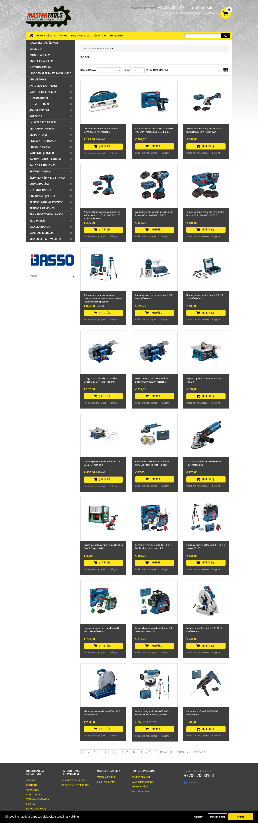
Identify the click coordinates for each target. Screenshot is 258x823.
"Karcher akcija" (41, 61)
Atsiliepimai (116, 35)
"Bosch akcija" (39, 55)
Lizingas (31, 804)
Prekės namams (40, 147)
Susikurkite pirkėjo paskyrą (183, 13)
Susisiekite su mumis (73, 780)
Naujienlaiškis (140, 791)
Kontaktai (32, 785)
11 (141, 752)
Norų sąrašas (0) (46, 35)
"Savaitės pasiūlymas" (44, 42)
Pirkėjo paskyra (141, 777)
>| (156, 752)
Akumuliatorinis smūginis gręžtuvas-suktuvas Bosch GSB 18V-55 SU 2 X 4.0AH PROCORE (102, 215)
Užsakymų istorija (143, 782)
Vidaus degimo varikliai (45, 239)
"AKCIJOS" (35, 48)
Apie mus (31, 780)
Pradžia (87, 48)
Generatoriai (38, 98)
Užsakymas (100, 35)
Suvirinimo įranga (42, 196)
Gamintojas (98, 48)
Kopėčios (35, 116)
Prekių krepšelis (80, 35)
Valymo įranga (39, 226)
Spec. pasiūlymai (106, 782)
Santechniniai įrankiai (45, 159)
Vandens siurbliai (41, 232)
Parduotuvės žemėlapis (75, 785)
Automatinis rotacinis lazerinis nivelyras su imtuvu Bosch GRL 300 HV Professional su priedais (103, 298)
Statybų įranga (40, 190)
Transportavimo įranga (46, 214)
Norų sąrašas (140, 786)
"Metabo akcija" (40, 67)
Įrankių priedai (39, 110)
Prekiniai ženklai (106, 777)
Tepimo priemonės (42, 208)
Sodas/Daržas (39, 183)
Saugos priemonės (42, 165)
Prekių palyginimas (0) (157, 70)
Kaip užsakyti (34, 794)
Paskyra (63, 35)
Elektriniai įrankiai (42, 91)
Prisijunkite (210, 13)
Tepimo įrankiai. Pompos (46, 202)
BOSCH (110, 48)
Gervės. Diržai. (39, 104)
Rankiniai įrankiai (41, 153)
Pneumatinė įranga (42, 140)
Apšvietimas (37, 79)
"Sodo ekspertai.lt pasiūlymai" (50, 73)
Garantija (32, 789)
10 (134, 752)
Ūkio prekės (37, 220)
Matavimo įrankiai (42, 128)
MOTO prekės (38, 134)
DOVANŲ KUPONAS (36, 808)
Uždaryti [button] (199, 816)
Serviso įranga (40, 171)
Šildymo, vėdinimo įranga (47, 177)
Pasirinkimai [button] (217, 816)
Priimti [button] (240, 816)
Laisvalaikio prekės (43, 122)
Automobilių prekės (43, 85)
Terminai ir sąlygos (37, 799)
